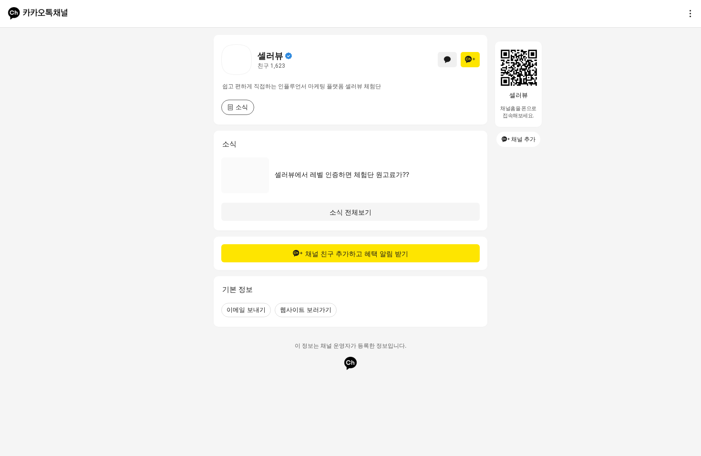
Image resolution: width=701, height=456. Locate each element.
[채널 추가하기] (470, 59)
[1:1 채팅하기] (447, 59)
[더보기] (687, 13)
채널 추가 (523, 139)
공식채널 (288, 56)
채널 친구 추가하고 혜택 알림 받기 (356, 253)
